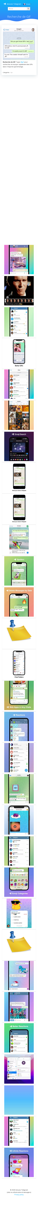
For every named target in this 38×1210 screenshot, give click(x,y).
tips (12, 72)
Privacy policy (19, 1195)
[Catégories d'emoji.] (19, 883)
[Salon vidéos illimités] (19, 1100)
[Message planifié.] (19, 540)
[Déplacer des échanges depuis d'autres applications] (19, 478)
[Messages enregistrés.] (19, 851)
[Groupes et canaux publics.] (19, 758)
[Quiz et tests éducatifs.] (19, 914)
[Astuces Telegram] (19, 633)
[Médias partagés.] (19, 416)
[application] (19, 44)
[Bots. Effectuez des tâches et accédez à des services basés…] (19, 1007)
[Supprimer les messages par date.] (19, 602)
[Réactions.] (19, 727)
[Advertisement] (19, 159)
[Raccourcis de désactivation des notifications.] (19, 1132)
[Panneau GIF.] (19, 353)
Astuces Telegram (14, 4)
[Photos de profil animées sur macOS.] (19, 1069)
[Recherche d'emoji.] (19, 447)
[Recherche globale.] (19, 322)
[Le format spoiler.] (19, 571)
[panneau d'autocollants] (19, 789)
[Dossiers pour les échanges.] (19, 665)
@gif (22, 62)
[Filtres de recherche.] (19, 384)
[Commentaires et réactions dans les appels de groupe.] (19, 945)
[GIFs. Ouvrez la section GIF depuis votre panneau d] (19, 260)
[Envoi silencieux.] (19, 976)
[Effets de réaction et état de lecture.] (19, 1038)
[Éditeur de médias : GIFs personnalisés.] (19, 291)
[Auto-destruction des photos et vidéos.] (19, 820)
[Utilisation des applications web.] (19, 696)
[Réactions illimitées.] (19, 1163)
